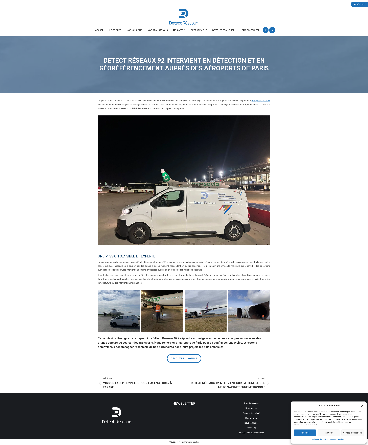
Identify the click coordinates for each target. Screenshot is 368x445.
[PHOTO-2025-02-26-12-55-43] (249, 311)
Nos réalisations (251, 403)
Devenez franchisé (251, 413)
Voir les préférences (352, 433)
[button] (362, 405)
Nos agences (251, 408)
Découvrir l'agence (184, 358)
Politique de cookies (320, 439)
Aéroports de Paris (261, 100)
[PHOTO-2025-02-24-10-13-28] (206, 311)
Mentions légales (337, 439)
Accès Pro (359, 4)
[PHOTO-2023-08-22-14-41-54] (162, 311)
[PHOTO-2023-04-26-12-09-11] (119, 311)
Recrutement (251, 418)
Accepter (305, 433)
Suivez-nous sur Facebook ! (251, 433)
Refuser (328, 433)
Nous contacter (251, 423)
